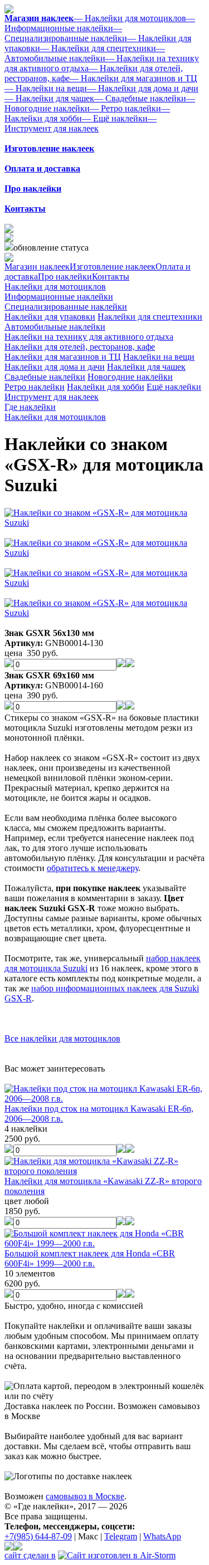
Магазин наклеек (37, 266)
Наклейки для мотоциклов (55, 286)
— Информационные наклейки (99, 23)
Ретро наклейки (34, 387)
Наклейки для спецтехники (150, 316)
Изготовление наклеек (112, 266)
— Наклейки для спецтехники (98, 48)
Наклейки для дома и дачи (54, 366)
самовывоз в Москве (85, 1496)
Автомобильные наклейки (54, 326)
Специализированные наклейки (65, 306)
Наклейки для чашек (146, 366)
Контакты (110, 276)
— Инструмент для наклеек (80, 123)
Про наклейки (65, 276)
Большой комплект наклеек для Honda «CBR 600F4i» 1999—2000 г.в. (89, 1258)
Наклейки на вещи (159, 356)
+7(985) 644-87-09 (38, 1536)
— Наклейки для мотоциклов (130, 18)
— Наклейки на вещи (45, 88)
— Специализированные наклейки (65, 33)
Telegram (120, 1536)
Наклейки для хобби (105, 387)
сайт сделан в (30, 1555)
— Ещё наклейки (115, 118)
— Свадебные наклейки (140, 98)
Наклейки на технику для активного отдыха (88, 336)
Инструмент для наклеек (51, 397)
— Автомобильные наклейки (84, 53)
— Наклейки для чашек (49, 98)
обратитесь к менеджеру (92, 868)
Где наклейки (30, 407)
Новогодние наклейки (130, 377)
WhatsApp (162, 1536)
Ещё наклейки (174, 387)
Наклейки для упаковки (49, 316)
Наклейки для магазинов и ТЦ (62, 356)
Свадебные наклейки (44, 377)
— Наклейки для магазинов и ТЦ (133, 78)
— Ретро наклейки (125, 108)
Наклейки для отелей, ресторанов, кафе (79, 346)
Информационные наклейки (58, 296)
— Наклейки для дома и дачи (142, 88)
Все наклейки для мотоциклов (62, 1038)
